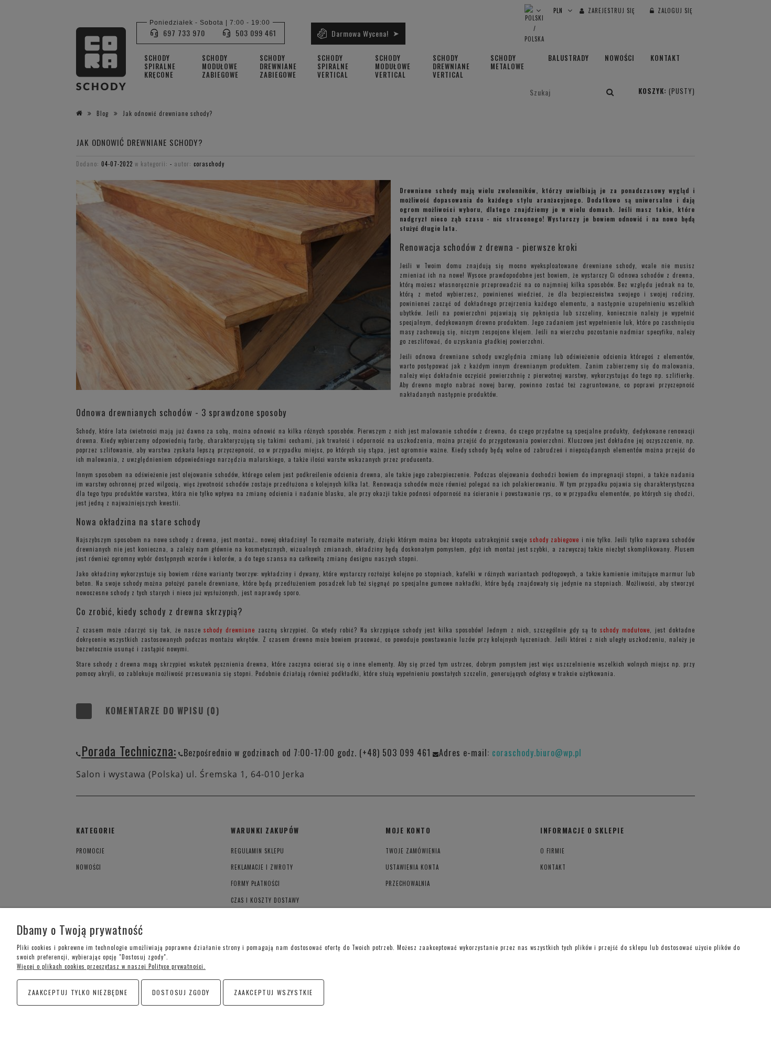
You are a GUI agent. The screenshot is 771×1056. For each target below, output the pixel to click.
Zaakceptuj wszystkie (273, 992)
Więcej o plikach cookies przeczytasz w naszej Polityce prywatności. (111, 966)
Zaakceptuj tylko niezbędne (78, 992)
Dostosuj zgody (181, 992)
